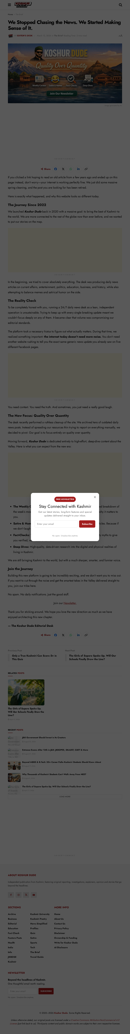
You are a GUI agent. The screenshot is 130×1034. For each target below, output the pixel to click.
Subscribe (87, 524)
